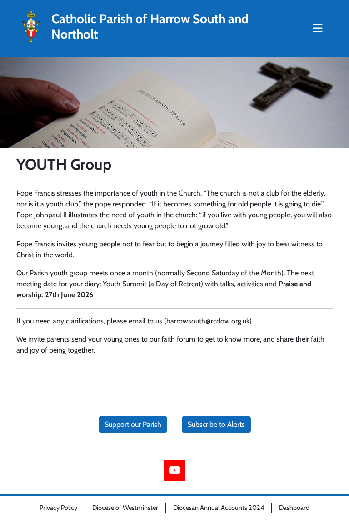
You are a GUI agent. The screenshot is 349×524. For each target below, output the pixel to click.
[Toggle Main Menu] (317, 28)
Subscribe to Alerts (216, 424)
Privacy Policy (58, 508)
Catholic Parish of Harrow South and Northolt (150, 26)
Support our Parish (133, 424)
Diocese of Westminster (125, 508)
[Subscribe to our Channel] (174, 470)
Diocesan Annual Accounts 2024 (218, 508)
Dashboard (294, 508)
